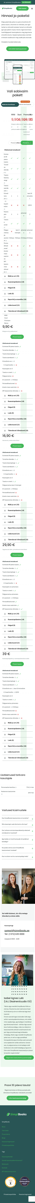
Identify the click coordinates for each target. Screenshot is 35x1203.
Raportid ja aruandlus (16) (17, 299)
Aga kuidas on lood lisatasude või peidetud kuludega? (15, 840)
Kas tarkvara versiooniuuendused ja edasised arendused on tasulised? (16, 831)
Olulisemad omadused (12, 150)
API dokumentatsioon (9, 1171)
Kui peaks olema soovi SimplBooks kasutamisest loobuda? (13, 849)
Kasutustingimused (8, 1141)
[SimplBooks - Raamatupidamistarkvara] (7, 8)
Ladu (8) (11, 293)
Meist (3, 1127)
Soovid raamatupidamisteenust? (12, 1160)
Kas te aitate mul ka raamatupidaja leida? (15, 856)
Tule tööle (5, 1130)
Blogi (3, 1138)
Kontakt (4, 1168)
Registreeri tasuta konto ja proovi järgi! (18, 1057)
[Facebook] (8, 1200)
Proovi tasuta (17, 337)
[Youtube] (20, 1200)
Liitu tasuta (22, 8)
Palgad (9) (11, 288)
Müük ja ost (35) (13, 276)
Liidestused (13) (14, 305)
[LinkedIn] (25, 1200)
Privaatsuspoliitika (8, 1145)
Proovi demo (6, 1134)
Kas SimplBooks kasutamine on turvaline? (15, 818)
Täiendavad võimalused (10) (18, 311)
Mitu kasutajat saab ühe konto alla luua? (15, 824)
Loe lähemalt (26, 2)
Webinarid (5, 1164)
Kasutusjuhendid (7, 1157)
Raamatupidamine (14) (16, 282)
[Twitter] (14, 1200)
